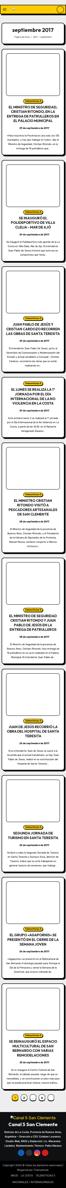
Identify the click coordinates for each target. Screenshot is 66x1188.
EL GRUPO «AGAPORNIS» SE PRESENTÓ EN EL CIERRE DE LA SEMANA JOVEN (33, 939)
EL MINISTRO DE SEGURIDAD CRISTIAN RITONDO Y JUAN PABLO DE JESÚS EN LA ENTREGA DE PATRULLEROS (33, 623)
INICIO (14, 1175)
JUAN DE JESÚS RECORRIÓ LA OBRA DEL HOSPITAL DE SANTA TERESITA (33, 731)
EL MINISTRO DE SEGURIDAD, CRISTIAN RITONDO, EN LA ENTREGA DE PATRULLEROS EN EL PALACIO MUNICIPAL (33, 114)
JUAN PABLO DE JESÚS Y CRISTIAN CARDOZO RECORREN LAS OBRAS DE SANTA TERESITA (33, 329)
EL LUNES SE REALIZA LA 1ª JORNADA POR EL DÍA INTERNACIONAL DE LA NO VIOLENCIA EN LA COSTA (33, 396)
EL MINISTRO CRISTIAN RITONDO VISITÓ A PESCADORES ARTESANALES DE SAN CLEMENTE (33, 507)
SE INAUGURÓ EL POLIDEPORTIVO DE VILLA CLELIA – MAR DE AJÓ (33, 222)
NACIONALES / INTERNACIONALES (33, 1182)
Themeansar (40, 1169)
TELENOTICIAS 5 (45, 1175)
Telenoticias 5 (33, 101)
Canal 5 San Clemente (33, 1124)
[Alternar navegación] (4, 9)
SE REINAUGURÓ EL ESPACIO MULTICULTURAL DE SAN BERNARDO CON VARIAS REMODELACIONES (33, 1048)
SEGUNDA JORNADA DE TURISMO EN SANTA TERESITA (33, 835)
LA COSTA (27, 1175)
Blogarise (22, 1169)
